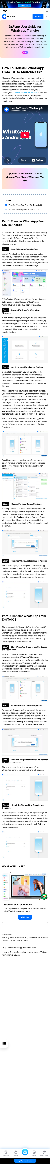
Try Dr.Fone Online (25, 1161)
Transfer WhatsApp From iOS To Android (25, 205)
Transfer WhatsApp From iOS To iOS (24, 209)
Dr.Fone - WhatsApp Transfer (25, 92)
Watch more (25, 917)
